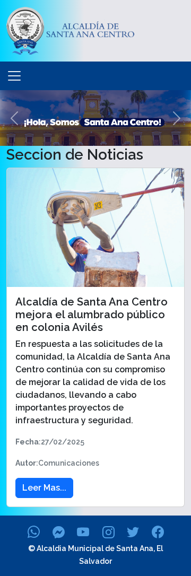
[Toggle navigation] (14, 76)
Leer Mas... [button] (44, 488)
